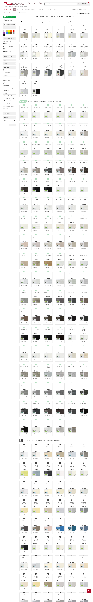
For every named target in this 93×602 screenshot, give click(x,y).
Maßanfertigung (10, 17)
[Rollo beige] (7, 31)
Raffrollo (33, 9)
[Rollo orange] (11, 31)
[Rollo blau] (7, 33)
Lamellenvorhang (49, 9)
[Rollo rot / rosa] (13, 31)
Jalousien (56, 9)
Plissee (18, 9)
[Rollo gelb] (9, 31)
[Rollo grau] (13, 33)
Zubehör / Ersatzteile (9, 121)
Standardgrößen (9, 20)
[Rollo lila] (4, 33)
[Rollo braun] (11, 33)
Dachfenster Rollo (26, 9)
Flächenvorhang (40, 9)
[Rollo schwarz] (4, 35)
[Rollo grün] (9, 33)
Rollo (14, 9)
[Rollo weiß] (4, 31)
